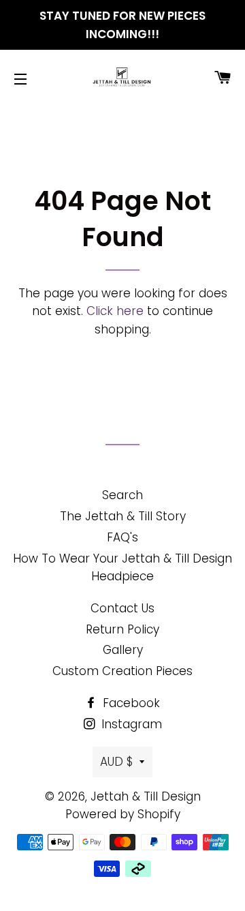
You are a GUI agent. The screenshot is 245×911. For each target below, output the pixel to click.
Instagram (130, 724)
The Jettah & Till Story (123, 516)
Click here (115, 311)
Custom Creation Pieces (122, 671)
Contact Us (122, 608)
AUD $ (116, 761)
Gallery (123, 650)
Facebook (129, 703)
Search (122, 495)
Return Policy (122, 629)
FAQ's (122, 537)
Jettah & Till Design (146, 796)
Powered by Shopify (122, 814)
